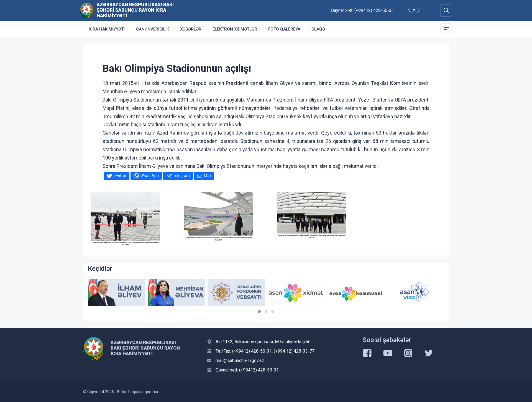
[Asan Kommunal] (355, 292)
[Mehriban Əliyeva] (176, 292)
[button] (259, 311)
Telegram (181, 175)
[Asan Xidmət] (295, 292)
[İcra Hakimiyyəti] (86, 10)
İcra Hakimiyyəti (107, 29)
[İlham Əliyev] (116, 292)
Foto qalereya (284, 29)
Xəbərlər (190, 29)
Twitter (120, 175)
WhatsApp (149, 175)
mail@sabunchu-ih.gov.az (240, 360)
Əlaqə (318, 29)
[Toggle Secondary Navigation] (446, 29)
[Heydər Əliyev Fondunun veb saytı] (236, 292)
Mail (207, 175)
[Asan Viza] (415, 292)
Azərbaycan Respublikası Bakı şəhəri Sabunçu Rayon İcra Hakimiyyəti (135, 10)
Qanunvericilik (152, 29)
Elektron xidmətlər (235, 29)
